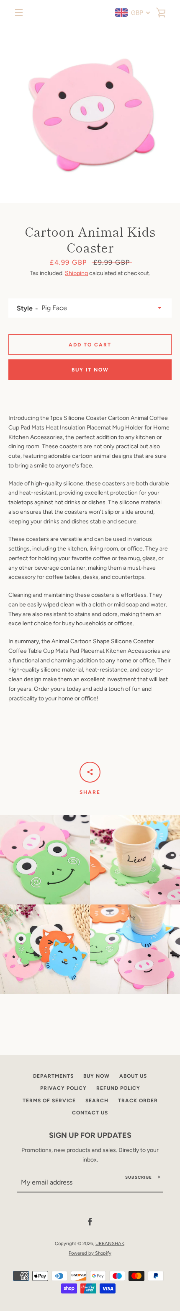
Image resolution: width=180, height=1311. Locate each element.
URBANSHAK (109, 1243)
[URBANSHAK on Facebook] (90, 1221)
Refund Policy (118, 1088)
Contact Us (90, 1113)
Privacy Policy (63, 1088)
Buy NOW (96, 1076)
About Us (133, 1076)
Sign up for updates (90, 1135)
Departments (53, 1076)
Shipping (76, 273)
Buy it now (90, 370)
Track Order (138, 1101)
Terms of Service (49, 1101)
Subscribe (138, 1177)
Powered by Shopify (90, 1253)
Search (96, 1101)
